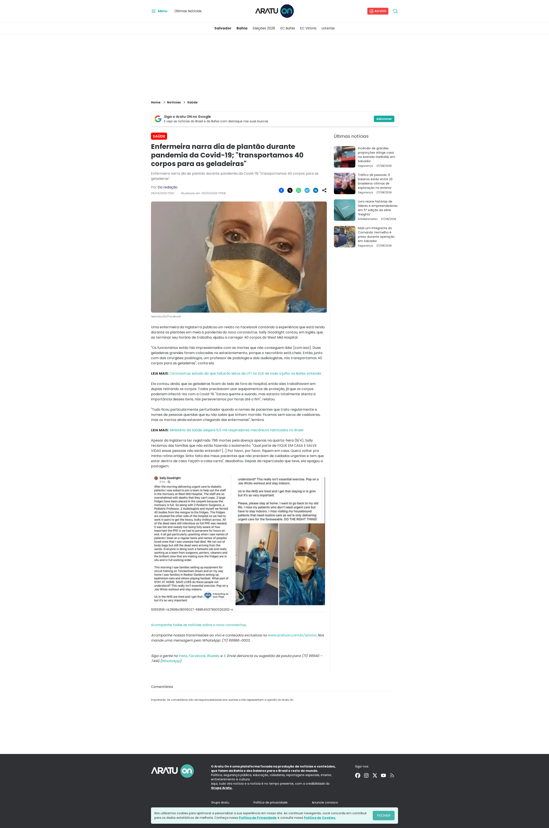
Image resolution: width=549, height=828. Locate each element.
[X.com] (374, 775)
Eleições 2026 (264, 28)
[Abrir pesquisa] (395, 11)
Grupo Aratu (220, 802)
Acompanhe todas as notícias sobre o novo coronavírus (198, 624)
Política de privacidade (270, 802)
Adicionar (384, 119)
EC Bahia (287, 28)
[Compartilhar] (324, 190)
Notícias (174, 102)
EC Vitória (308, 28)
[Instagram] (366, 775)
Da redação (167, 187)
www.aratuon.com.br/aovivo (292, 635)
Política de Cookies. (320, 818)
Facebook (197, 655)
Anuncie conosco (325, 802)
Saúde (192, 102)
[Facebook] (357, 775)
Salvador (222, 28)
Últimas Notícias (188, 11)
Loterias (328, 28)
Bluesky (213, 655)
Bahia (242, 28)
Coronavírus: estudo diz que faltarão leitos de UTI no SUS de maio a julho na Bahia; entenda (245, 373)
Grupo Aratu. (221, 788)
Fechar (383, 815)
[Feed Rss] (392, 775)
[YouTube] (383, 775)
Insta (183, 655)
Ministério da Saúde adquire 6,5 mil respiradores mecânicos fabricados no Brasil (236, 430)
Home (156, 102)
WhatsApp (171, 660)
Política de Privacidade (258, 818)
